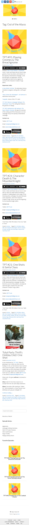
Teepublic (4, 99)
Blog (15, 520)
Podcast (8, 136)
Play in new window (12, 70)
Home (7, 523)
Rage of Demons (9, 317)
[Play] (4, 68)
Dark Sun (16, 137)
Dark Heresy (10, 137)
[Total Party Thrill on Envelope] (13, 1)
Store (19, 520)
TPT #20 (16, 362)
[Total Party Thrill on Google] (10, 1)
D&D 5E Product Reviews (9, 430)
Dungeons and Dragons (12, 227)
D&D (7, 137)
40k (15, 136)
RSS (21, 523)
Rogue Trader (12, 140)
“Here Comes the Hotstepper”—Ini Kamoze (13, 94)
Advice (3, 137)
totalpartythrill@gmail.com (12, 124)
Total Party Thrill (21, 140)
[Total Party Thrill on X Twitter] (2, 1)
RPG (17, 140)
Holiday (12, 315)
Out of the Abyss (20, 139)
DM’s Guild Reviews (7, 432)
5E (17, 136)
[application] (14, 68)
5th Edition (20, 136)
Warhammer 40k (6, 142)
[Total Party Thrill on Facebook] (5, 1)
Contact (22, 521)
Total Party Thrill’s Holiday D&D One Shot (12, 355)
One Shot (17, 315)
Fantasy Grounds (21, 397)
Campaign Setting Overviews (9, 428)
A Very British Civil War (8, 88)
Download (21, 70)
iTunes (17, 523)
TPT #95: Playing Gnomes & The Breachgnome (11, 60)
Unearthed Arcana (6, 318)
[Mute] (20, 68)
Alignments (5, 426)
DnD (19, 137)
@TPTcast (9, 121)
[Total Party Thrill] (14, 10)
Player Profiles (6, 433)
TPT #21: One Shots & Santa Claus (13, 266)
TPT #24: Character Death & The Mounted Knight (13, 178)
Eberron (10, 139)
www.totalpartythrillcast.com (12, 127)
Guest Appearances (9, 521)
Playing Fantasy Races (8, 435)
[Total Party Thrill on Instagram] (8, 1)
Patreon (13, 523)
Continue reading (7, 393)
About (16, 521)
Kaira (18, 514)
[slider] (23, 67)
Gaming (14, 139)
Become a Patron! (7, 416)
